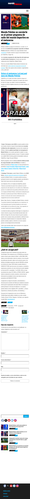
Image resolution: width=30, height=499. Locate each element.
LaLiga (15, 305)
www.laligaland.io (11, 299)
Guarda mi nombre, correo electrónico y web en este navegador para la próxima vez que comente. (13, 376)
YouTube (10, 302)
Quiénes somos (6, 491)
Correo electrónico (6, 360)
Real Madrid (11, 307)
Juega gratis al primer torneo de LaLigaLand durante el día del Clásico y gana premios (25, 319)
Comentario (4, 332)
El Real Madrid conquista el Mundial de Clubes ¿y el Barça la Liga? (4, 318)
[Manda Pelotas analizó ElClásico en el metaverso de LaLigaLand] (4, 433)
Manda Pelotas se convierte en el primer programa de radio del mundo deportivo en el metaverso (18, 447)
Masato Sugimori (8, 168)
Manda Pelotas (15, 43)
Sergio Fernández (10, 166)
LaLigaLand (3, 52)
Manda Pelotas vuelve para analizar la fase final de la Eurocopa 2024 (18, 425)
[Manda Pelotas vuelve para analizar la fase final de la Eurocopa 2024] (4, 427)
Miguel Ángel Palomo (20, 166)
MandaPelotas (4, 307)
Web (2, 366)
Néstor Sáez (14, 164)
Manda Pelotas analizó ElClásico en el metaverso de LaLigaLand (18, 432)
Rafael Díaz (15, 168)
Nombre (3, 353)
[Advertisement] (15, 399)
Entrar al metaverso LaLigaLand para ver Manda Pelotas (14, 74)
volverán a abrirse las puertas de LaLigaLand (14, 175)
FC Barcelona (10, 305)
